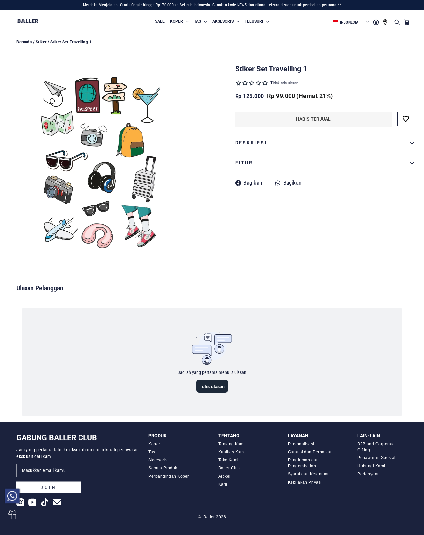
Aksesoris (157, 460)
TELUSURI (254, 21)
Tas (151, 452)
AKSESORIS (223, 21)
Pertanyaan (368, 474)
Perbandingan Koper (168, 476)
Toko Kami (228, 460)
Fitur (244, 163)
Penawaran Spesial (376, 457)
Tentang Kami (231, 444)
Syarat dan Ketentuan (309, 474)
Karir (223, 484)
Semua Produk (162, 468)
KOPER (177, 21)
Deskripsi (251, 143)
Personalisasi (301, 444)
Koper (154, 444)
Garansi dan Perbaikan (310, 452)
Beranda (24, 42)
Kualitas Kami (231, 452)
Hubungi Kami (371, 466)
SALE (160, 21)
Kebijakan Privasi (305, 482)
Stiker (41, 42)
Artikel (224, 476)
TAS (198, 21)
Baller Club (229, 468)
